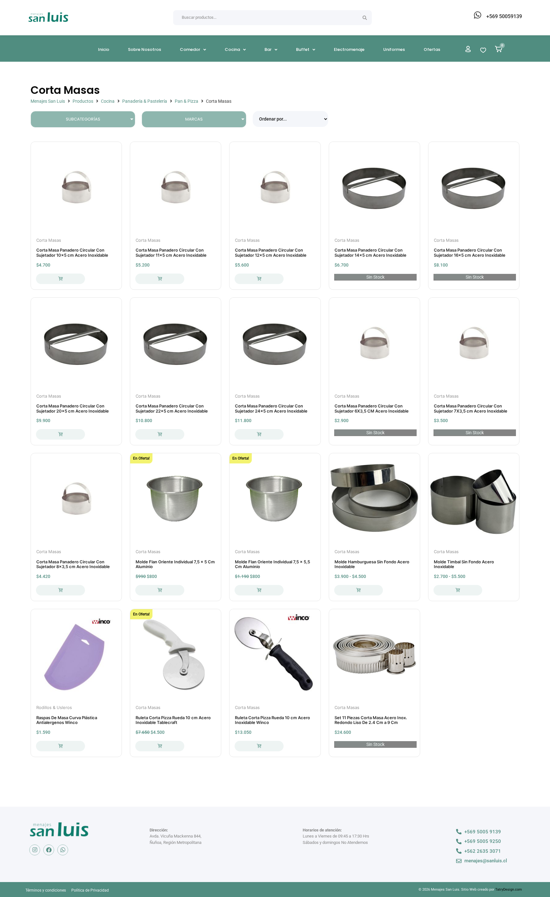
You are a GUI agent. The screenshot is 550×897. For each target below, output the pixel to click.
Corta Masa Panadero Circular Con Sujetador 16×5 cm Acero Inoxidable (469, 252)
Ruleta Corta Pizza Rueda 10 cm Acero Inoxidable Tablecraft (173, 720)
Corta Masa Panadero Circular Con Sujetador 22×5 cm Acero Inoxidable (172, 408)
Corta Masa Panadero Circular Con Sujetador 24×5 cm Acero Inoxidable (271, 408)
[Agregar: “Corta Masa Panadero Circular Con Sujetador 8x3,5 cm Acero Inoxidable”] (60, 590)
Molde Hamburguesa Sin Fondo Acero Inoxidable (372, 564)
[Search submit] (365, 17)
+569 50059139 (504, 16)
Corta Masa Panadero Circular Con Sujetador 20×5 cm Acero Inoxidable (72, 408)
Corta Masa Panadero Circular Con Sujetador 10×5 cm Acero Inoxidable (72, 252)
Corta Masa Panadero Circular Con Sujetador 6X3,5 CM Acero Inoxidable (372, 408)
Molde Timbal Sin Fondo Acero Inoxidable (464, 564)
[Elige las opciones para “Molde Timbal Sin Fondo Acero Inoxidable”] (458, 590)
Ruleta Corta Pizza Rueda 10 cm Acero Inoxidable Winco (272, 720)
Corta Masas (48, 240)
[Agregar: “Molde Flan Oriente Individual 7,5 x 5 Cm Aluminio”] (159, 590)
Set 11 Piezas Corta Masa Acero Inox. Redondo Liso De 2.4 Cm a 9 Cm (371, 720)
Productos (83, 101)
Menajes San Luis (48, 101)
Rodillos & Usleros (54, 707)
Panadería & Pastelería (144, 101)
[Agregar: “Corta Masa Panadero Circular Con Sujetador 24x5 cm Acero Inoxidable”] (259, 434)
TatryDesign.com (508, 889)
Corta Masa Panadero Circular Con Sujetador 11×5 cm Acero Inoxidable (171, 252)
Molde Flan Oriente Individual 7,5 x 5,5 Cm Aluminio (272, 564)
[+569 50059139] (477, 15)
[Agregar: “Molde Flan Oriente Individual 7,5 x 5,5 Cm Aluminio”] (259, 590)
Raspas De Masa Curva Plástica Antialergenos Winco (66, 720)
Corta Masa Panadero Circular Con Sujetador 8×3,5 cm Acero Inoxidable (73, 564)
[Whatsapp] (62, 850)
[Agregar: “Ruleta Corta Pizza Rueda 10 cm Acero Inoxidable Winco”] (259, 746)
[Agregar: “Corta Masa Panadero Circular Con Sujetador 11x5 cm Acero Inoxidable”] (159, 279)
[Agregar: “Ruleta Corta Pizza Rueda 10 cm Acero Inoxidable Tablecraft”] (159, 746)
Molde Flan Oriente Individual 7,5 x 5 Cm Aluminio (175, 564)
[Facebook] (48, 850)
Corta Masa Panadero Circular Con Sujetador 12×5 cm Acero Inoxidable (271, 252)
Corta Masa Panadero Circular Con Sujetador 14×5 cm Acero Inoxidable (370, 252)
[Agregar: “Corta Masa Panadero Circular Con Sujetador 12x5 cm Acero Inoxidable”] (259, 279)
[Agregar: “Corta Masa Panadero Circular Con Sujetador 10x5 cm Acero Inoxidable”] (60, 279)
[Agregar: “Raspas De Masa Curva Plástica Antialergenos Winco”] (60, 746)
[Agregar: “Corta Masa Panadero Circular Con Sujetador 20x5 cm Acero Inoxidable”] (60, 434)
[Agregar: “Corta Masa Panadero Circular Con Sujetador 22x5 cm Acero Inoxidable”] (159, 434)
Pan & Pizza (186, 101)
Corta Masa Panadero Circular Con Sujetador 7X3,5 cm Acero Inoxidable (470, 408)
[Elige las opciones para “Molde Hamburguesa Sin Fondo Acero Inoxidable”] (358, 590)
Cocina (108, 101)
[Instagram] (34, 850)
